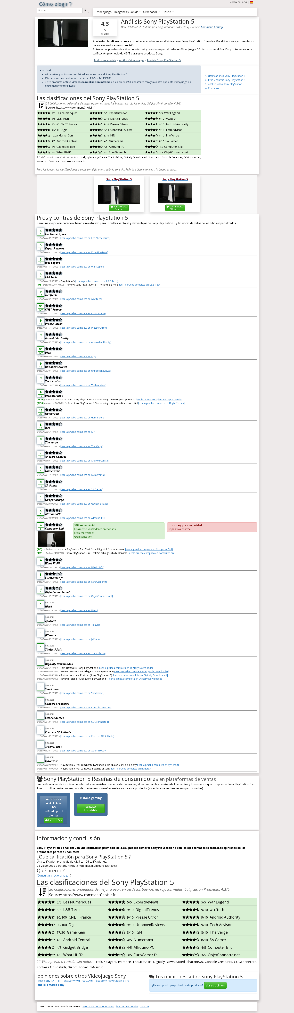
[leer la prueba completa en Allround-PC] (82, 518)
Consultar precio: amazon (54, 875)
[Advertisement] (231, 116)
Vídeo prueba (238, 2)
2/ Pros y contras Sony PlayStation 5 (225, 80)
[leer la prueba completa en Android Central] (84, 460)
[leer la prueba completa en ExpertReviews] (84, 252)
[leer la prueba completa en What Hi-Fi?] (82, 567)
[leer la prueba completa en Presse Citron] (83, 327)
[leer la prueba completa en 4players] (80, 624)
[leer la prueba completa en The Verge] (81, 446)
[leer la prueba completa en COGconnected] (84, 721)
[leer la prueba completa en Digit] (78, 356)
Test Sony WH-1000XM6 (77, 981)
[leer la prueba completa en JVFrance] (81, 639)
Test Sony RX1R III (49, 981)
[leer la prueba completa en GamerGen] (82, 417)
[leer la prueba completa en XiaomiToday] (83, 750)
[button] (252, 2)
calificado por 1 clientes (53, 809)
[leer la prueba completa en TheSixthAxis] (83, 653)
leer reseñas (55, 820)
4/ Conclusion (212, 88)
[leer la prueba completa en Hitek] (79, 610)
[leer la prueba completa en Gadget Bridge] (84, 503)
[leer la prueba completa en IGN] (78, 431)
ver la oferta (120, 207)
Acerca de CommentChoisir (98, 1006)
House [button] (167, 12)
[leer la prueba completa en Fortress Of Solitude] (87, 736)
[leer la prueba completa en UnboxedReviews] (85, 370)
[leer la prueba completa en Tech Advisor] (83, 385)
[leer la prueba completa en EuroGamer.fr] (83, 581)
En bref (46, 70)
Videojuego (104, 12)
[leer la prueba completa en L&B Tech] (96, 281)
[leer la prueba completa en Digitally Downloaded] (126, 667)
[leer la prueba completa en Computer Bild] (149, 549)
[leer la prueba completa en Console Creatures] (86, 707)
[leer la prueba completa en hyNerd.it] (158, 764)
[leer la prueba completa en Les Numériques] (85, 238)
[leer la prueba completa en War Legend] (82, 266)
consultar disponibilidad (91, 808)
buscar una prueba (127, 1006)
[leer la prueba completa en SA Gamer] (81, 489)
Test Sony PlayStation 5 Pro (111, 981)
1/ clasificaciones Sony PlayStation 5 (225, 75)
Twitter (144, 1006)
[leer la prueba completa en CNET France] (83, 313)
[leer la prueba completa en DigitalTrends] (159, 399)
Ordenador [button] (150, 12)
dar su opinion (215, 985)
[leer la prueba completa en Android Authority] (85, 342)
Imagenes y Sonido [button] (126, 12)
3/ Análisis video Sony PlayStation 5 (224, 84)
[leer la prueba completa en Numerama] (82, 474)
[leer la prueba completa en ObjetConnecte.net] (86, 596)
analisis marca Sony (50, 985)
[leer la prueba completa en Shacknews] (82, 693)
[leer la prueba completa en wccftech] (81, 299)
